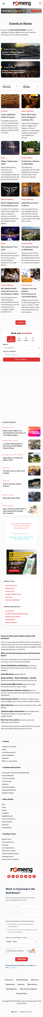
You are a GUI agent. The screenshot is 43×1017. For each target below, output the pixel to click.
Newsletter (10, 984)
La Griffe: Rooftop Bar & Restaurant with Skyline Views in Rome (12, 446)
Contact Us (8, 980)
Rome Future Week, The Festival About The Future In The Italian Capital (14, 433)
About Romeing (22, 980)
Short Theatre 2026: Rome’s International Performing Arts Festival (14, 511)
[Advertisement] (21, 393)
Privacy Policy (12, 967)
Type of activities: (9, 351)
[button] (21, 322)
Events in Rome (27, 158)
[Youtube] (30, 876)
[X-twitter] (13, 876)
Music (3, 158)
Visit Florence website (28, 989)
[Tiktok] (34, 876)
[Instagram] (25, 876)
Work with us (32, 984)
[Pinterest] (21, 876)
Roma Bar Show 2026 (11, 498)
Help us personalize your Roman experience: (20, 921)
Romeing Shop (11, 989)
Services (21, 984)
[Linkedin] (17, 876)
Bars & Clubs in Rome (11, 440)
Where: (5, 344)
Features (4, 111)
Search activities (20, 359)
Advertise (35, 980)
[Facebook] (8, 876)
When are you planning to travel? (16, 937)
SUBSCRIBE (21, 959)
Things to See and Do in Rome (13, 454)
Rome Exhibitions (28, 111)
